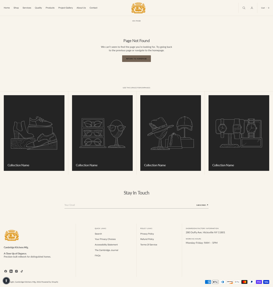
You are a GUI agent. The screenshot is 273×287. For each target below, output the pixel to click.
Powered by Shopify (49, 282)
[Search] (244, 8)
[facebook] (6, 271)
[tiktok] (22, 271)
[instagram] (16, 271)
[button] (252, 8)
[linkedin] (11, 271)
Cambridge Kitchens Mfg (25, 282)
